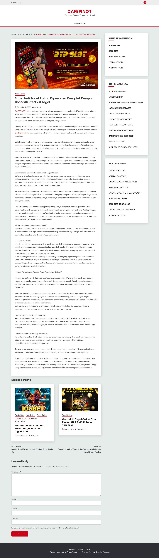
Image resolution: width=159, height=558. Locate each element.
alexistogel (35, 436)
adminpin (37, 107)
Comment (16, 472)
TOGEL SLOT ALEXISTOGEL (120, 125)
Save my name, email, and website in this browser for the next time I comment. (46, 528)
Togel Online (20, 94)
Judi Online (30, 415)
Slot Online (33, 418)
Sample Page (16, 3)
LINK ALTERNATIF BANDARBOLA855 (125, 193)
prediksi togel (20, 133)
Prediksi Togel (20, 418)
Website (15, 518)
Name (14, 499)
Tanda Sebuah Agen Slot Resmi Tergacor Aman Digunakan (29, 428)
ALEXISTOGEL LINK (116, 215)
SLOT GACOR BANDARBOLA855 (122, 147)
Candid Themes (102, 552)
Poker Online (42, 415)
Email (14, 509)
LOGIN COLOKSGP (116, 141)
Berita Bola (19, 415)
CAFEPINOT (79, 11)
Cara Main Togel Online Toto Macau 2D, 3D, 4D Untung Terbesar (79, 422)
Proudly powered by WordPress (63, 552)
